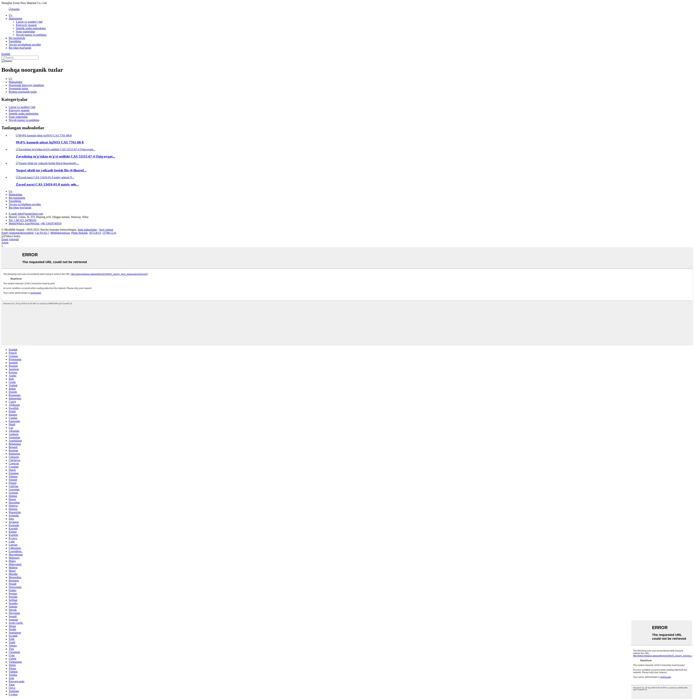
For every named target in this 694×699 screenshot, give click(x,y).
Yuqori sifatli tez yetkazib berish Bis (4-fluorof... (51, 170)
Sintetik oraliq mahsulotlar (31, 28)
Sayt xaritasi (106, 229)
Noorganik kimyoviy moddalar (26, 85)
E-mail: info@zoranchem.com (26, 213)
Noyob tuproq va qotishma (31, 34)
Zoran (4, 242)
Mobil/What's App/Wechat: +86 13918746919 (35, 223)
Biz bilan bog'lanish (20, 47)
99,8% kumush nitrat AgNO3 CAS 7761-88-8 (50, 142)
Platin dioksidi (79, 232)
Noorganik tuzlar (18, 88)
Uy (10, 15)
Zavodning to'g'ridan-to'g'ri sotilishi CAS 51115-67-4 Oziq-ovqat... (65, 156)
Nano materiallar (25, 31)
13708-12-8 (109, 232)
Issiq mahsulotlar (87, 229)
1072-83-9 (95, 232)
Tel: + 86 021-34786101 (23, 220)
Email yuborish (10, 239)
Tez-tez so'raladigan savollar (25, 44)
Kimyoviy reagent (26, 25)
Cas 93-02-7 (42, 232)
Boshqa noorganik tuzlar (23, 91)
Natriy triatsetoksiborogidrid (17, 232)
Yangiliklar (15, 41)
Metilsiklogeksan (60, 232)
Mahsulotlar (15, 18)
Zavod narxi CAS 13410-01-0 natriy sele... (47, 184)
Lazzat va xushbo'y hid (29, 21)
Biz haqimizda (17, 38)
